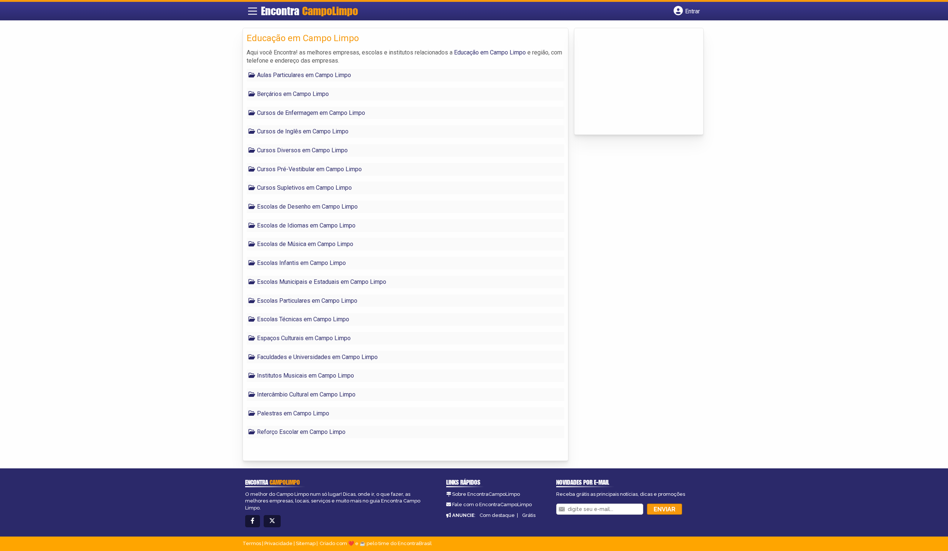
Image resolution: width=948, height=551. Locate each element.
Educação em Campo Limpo (490, 52)
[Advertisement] (633, 82)
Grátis (528, 515)
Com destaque (497, 515)
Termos (252, 543)
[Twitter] (272, 521)
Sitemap (306, 543)
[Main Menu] (252, 11)
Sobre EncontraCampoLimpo (486, 494)
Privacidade (278, 543)
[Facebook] (252, 521)
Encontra (309, 10)
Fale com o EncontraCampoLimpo (492, 504)
